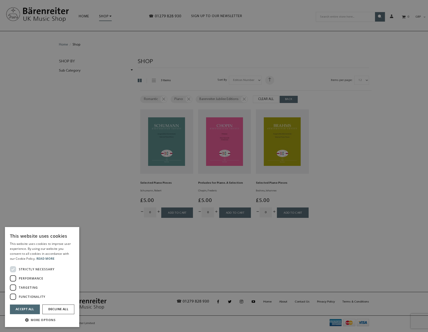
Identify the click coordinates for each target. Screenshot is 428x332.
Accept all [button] (25, 309)
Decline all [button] (58, 309)
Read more (45, 258)
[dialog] (42, 277)
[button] (42, 319)
